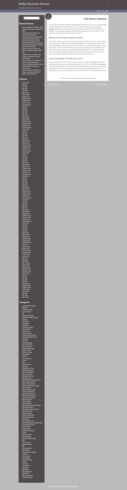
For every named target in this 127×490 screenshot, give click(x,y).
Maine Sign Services (27, 407)
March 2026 (25, 92)
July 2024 (24, 131)
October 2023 (26, 149)
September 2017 (26, 272)
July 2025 (24, 108)
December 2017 (26, 268)
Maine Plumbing (26, 401)
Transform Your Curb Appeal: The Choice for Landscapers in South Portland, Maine (31, 56)
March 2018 (25, 262)
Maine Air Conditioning (28, 372)
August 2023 (25, 153)
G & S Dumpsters (27, 358)
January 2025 (25, 119)
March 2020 (25, 233)
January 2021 (25, 213)
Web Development (27, 471)
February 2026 (26, 94)
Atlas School (25, 321)
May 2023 (24, 158)
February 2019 (26, 246)
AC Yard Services (26, 311)
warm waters (25, 469)
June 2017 (25, 277)
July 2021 (24, 201)
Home (98, 11)
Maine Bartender (26, 378)
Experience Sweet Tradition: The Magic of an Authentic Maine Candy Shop (32, 50)
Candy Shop (25, 325)
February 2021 (26, 211)
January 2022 (25, 190)
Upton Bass (25, 467)
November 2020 (26, 217)
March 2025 (25, 115)
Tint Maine (25, 464)
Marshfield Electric (27, 411)
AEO (23, 313)
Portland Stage (26, 426)
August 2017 (25, 273)
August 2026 (25, 82)
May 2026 (24, 88)
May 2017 (24, 279)
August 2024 (25, 129)
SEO (23, 446)
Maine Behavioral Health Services (31, 380)
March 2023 (25, 162)
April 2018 (25, 260)
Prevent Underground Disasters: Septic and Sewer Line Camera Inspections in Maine (32, 29)
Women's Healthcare (27, 475)
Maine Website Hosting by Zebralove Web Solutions (63, 486)
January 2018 (25, 266)
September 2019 (26, 242)
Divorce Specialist (27, 346)
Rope (23, 440)
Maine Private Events (54, 84)
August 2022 (25, 176)
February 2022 (26, 188)
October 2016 (26, 289)
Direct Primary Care (27, 345)
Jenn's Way (25, 366)
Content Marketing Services (29, 337)
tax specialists (26, 458)
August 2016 (25, 291)
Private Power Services (28, 430)
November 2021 (26, 194)
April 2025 (25, 114)
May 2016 (24, 293)
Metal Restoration (27, 413)
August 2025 (25, 106)
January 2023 (25, 166)
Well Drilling (25, 473)
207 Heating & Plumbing (29, 305)
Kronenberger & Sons (28, 368)
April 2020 (25, 231)
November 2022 (26, 170)
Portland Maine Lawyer (28, 425)
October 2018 (26, 254)
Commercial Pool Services (29, 335)
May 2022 (24, 182)
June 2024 (25, 133)
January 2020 (25, 236)
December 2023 (26, 145)
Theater (24, 462)
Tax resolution (26, 456)
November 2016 (26, 287)
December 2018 (26, 250)
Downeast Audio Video (28, 348)
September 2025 (26, 104)
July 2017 (24, 275)
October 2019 (26, 240)
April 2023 (25, 160)
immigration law (26, 364)
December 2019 (26, 238)
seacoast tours (26, 442)
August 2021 (25, 199)
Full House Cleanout (95, 18)
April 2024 (25, 137)
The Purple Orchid (27, 460)
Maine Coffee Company (28, 384)
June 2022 (25, 180)
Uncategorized (26, 465)
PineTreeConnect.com (28, 421)
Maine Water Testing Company (30, 409)
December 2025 (26, 98)
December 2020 (26, 215)
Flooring (24, 356)
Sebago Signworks (27, 444)
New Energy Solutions (28, 417)
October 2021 (26, 195)
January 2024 (25, 143)
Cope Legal (25, 339)
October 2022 (26, 172)
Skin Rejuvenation (27, 448)
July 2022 (24, 178)
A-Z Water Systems (27, 309)
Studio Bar (25, 454)
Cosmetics (25, 341)
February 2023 (26, 164)
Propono (24, 432)
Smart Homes (25, 450)
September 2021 (26, 197)
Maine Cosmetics (26, 387)
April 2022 (25, 184)
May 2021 (24, 205)
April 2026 (25, 90)
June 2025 (25, 110)
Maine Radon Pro (26, 403)
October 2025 (26, 102)
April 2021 (25, 207)
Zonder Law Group (27, 477)
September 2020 (26, 221)
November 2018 (26, 252)
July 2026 (24, 84)
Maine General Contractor (29, 395)
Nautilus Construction (28, 415)
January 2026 (25, 96)
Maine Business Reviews (28, 382)
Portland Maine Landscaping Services (32, 423)
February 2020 (26, 234)
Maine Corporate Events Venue (30, 386)
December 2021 (26, 192)
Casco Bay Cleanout (78, 78)
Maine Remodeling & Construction (31, 405)
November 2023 (26, 147)
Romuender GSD (26, 436)
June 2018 (25, 258)
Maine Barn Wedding (101, 84)
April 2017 (25, 281)
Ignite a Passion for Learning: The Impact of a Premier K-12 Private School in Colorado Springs (31, 72)
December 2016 (26, 285)
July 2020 (24, 225)
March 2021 (25, 209)
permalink (93, 78)
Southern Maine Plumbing (29, 452)
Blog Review (25, 323)
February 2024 (26, 141)
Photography (25, 419)
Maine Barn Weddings (28, 376)
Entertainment (26, 354)
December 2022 (26, 168)
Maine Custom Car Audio (28, 389)
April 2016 (25, 295)
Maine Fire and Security (28, 393)
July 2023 (24, 155)
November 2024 (26, 123)
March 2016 (25, 297)
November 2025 (26, 100)
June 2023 (25, 156)
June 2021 (25, 203)
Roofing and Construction (29, 438)
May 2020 (24, 229)
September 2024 (26, 127)
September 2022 (26, 174)
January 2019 (25, 248)
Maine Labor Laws (27, 399)
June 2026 (25, 86)
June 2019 (25, 244)
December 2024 (26, 121)
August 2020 (25, 223)
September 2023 (26, 151)
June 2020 (25, 227)
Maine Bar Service (27, 374)
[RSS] (107, 5)
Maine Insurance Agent (28, 397)
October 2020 (26, 219)
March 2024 (25, 139)
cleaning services (27, 333)
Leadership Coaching (27, 370)
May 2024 (24, 135)
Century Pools (26, 331)
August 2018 (25, 256)
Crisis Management (27, 343)
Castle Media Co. (26, 329)
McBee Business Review (34, 4)
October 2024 (26, 125)
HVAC (23, 362)
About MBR (105, 11)
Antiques (24, 319)
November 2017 (26, 270)
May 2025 (24, 112)
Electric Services (26, 350)
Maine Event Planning (28, 391)
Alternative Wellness (28, 315)
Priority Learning (26, 428)
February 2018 (26, 264)
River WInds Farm (27, 434)
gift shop (24, 360)
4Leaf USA (25, 307)
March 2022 (25, 186)
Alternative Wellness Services (30, 317)
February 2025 (26, 117)
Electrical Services (27, 352)
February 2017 (26, 283)
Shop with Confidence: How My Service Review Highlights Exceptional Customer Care (32, 66)
